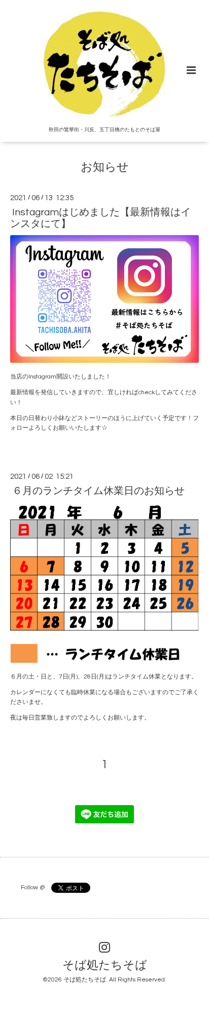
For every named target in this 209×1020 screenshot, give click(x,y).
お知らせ (105, 167)
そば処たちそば (104, 965)
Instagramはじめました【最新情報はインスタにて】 (100, 218)
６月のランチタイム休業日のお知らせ (98, 491)
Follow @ (33, 887)
